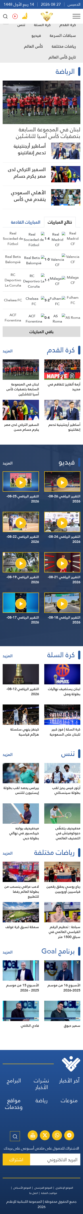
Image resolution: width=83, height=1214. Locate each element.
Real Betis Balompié (13, 259)
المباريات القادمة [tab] (25, 222)
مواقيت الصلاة (49, 1193)
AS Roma (73, 317)
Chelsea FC (13, 300)
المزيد (8, 351)
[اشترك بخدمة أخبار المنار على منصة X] (45, 1136)
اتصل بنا (33, 1193)
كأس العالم (33, 46)
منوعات (69, 1100)
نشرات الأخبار (41, 1083)
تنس (21, 24)
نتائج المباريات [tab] (60, 222)
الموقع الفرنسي (43, 1187)
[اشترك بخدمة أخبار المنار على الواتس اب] (57, 1136)
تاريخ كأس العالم (62, 57)
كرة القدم (68, 24)
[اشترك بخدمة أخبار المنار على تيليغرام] (69, 1136)
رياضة (42, 1100)
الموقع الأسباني (22, 1187)
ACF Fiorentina (13, 317)
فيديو (36, 35)
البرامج (14, 1080)
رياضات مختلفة (64, 46)
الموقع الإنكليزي (64, 1187)
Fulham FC (73, 300)
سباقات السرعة (63, 35)
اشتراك (16, 1159)
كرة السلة (42, 24)
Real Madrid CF (73, 238)
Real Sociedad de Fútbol (13, 238)
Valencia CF (72, 259)
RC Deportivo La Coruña (13, 280)
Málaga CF (73, 280)
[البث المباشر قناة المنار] (33, 1136)
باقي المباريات (41, 331)
